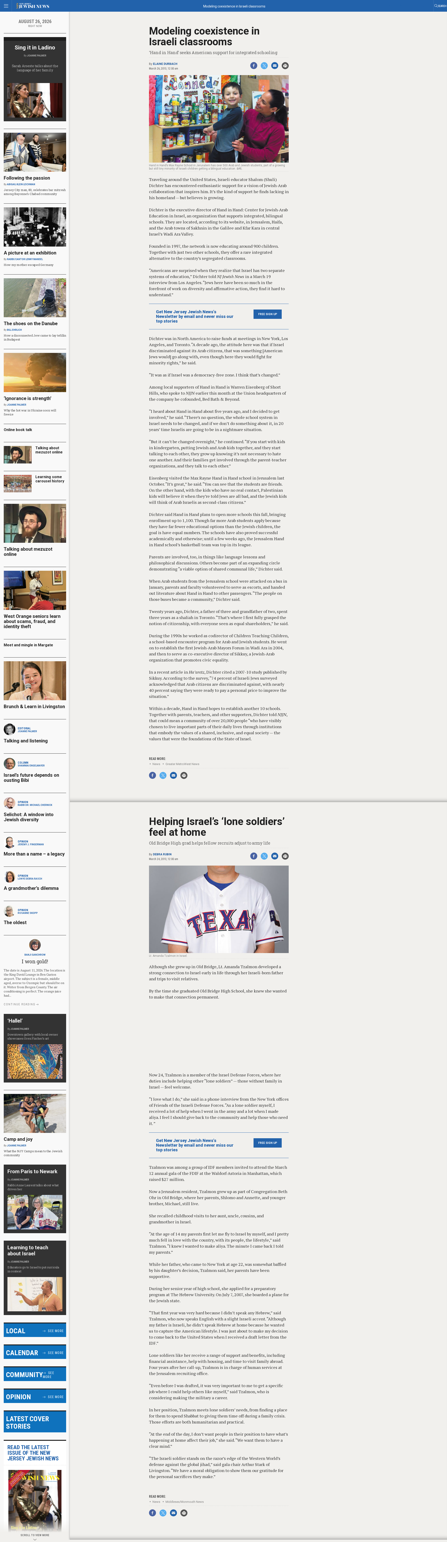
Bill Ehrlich (14, 330)
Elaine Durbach (165, 64)
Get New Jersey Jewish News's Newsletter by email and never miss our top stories (195, 317)
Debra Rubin (162, 854)
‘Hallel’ (15, 1021)
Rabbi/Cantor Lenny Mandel (25, 259)
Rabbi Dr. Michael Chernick (35, 805)
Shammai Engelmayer (31, 765)
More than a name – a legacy (34, 854)
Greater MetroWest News (182, 764)
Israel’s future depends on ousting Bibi (31, 777)
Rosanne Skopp (28, 913)
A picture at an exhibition (30, 253)
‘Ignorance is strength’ (27, 398)
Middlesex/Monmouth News (185, 1502)
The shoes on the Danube (31, 323)
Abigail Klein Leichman (21, 184)
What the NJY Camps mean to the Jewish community (33, 1153)
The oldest (16, 922)
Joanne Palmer (36, 55)
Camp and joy (18, 1139)
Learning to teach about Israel (27, 1251)
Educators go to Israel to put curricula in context (33, 1269)
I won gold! (35, 961)
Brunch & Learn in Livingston (34, 706)
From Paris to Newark (32, 1171)
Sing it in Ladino (35, 47)
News (156, 764)
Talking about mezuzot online (49, 450)
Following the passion (27, 178)
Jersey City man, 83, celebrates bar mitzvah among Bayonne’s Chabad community (35, 192)
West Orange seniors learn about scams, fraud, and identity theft (32, 621)
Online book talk (18, 430)
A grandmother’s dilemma (31, 888)
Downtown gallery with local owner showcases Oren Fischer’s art (32, 1036)
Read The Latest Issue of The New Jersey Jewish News (33, 1453)
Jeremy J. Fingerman (31, 844)
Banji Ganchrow (34, 955)
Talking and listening (26, 741)
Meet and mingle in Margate (28, 645)
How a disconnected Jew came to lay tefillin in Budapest (35, 337)
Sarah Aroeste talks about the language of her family (35, 68)
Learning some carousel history (49, 479)
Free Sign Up (267, 314)
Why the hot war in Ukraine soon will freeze (30, 412)
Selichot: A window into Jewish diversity (29, 817)
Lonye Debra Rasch (30, 878)
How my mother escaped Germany (28, 265)
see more (56, 1331)
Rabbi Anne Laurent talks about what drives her (33, 1187)
